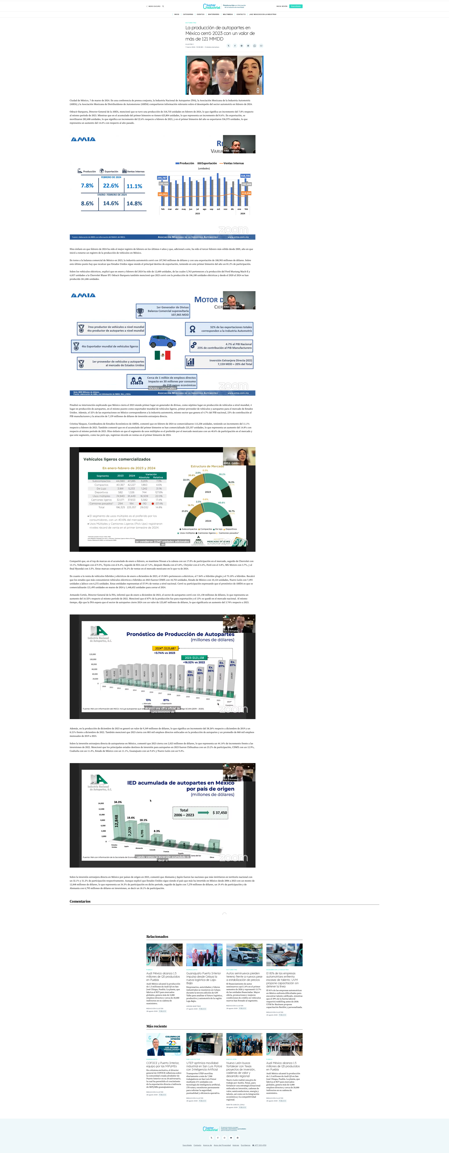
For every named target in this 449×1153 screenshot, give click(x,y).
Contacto (241, 14)
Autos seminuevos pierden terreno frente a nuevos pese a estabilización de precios (244, 977)
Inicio (176, 14)
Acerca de (207, 1145)
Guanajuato (191, 970)
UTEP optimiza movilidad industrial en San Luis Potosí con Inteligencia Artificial (204, 1066)
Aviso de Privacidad (222, 1145)
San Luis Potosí (193, 1059)
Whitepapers (213, 14)
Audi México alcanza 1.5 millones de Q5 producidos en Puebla (163, 977)
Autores (236, 1145)
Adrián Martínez (193, 1006)
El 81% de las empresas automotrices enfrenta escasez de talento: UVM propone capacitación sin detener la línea (282, 980)
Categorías (188, 14)
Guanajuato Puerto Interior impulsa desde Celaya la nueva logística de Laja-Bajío (203, 978)
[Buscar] (163, 6)
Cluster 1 (189, 44)
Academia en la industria (277, 970)
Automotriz (190, 23)
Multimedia (228, 14)
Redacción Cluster (154, 1008)
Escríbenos (245, 1145)
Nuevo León (231, 1059)
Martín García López (235, 1105)
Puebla (149, 970)
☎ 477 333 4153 (259, 1145)
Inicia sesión (282, 6)
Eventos (200, 14)
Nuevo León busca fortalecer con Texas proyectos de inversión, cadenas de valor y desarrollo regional (240, 1069)
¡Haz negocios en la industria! (262, 14)
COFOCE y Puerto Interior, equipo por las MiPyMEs (162, 1064)
